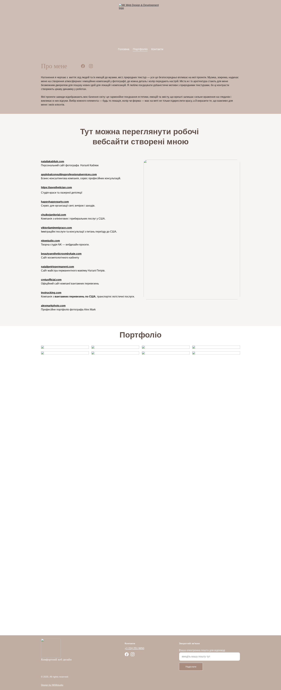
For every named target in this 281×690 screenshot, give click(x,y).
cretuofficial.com (51, 279)
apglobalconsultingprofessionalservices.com (69, 174)
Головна (123, 49)
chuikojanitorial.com (53, 214)
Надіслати (191, 666)
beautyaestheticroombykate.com (61, 253)
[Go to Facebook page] (83, 66)
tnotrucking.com (51, 292)
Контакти (157, 49)
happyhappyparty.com (55, 201)
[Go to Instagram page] (91, 66)
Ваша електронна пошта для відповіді (202, 650)
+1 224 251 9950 (134, 648)
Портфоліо (140, 49)
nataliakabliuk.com (52, 161)
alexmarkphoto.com (53, 305)
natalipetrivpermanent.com (57, 266)
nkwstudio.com (50, 240)
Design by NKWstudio (52, 685)
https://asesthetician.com (56, 187)
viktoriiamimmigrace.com (56, 227)
